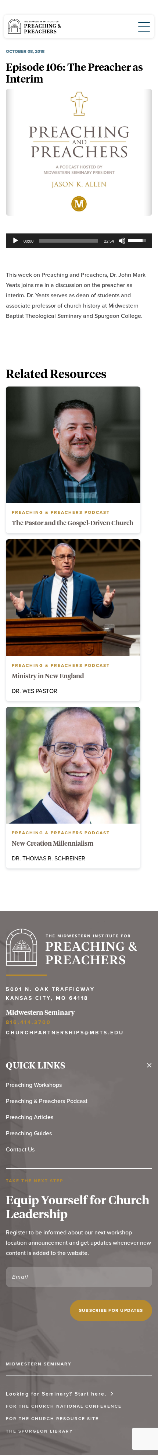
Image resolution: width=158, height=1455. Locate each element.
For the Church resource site (52, 1418)
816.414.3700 (28, 1022)
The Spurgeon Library (39, 1431)
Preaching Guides (29, 1133)
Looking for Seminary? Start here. (56, 1393)
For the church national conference (64, 1406)
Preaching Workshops (34, 1085)
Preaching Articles (29, 1117)
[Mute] (122, 240)
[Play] (15, 240)
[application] (79, 240)
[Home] (34, 26)
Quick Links (36, 1065)
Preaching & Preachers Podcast (46, 1101)
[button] (139, 26)
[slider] (68, 241)
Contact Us (20, 1149)
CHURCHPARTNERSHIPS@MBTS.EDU (65, 1032)
